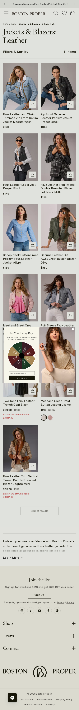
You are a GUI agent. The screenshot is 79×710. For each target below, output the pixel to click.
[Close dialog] (73, 328)
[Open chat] (12, 697)
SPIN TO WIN (22, 378)
